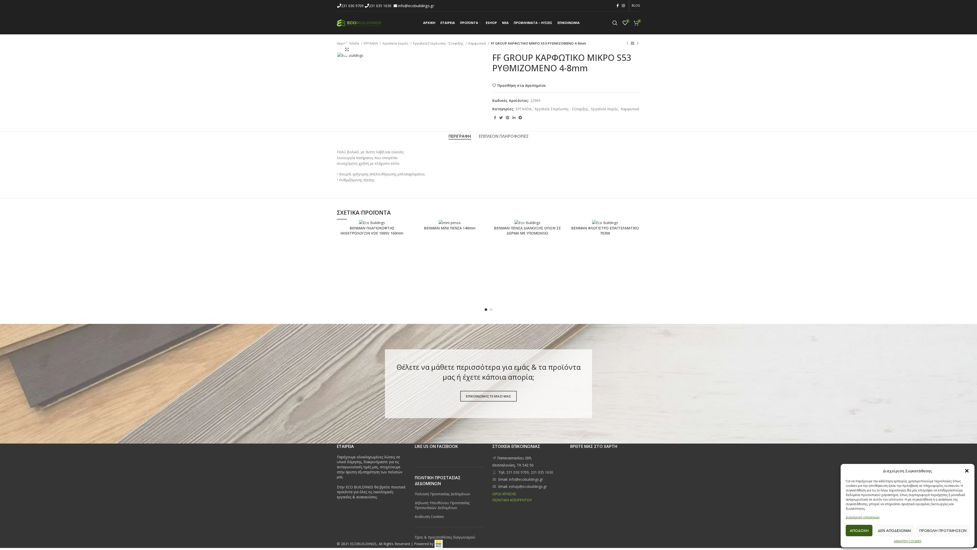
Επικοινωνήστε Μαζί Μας (488, 396)
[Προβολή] (347, 49)
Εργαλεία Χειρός (396, 43)
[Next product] (637, 43)
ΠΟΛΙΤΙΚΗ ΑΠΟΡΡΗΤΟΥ (512, 500)
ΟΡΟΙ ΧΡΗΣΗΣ (504, 493)
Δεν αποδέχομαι (894, 530)
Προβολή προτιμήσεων (943, 530)
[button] (966, 470)
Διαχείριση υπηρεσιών (863, 517)
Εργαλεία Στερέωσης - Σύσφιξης (438, 43)
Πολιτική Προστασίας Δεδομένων (442, 493)
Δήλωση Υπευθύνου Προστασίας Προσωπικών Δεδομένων (442, 505)
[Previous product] (627, 43)
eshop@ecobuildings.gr (528, 486)
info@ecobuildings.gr (416, 5)
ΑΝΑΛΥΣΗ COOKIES (907, 541)
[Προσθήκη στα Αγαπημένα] (385, 228)
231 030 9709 (353, 5)
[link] (439, 543)
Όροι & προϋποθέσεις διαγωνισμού (445, 537)
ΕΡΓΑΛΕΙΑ (371, 43)
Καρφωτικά (477, 43)
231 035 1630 (380, 5)
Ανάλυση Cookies (429, 516)
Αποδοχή (859, 530)
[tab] (460, 136)
